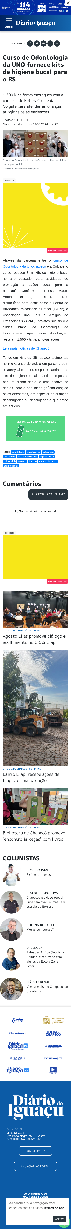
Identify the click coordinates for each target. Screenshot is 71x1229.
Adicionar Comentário (48, 494)
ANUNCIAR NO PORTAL (35, 1166)
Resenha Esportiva (42, 893)
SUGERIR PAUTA (35, 1151)
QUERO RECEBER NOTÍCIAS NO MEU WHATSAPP (35, 426)
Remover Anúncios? (57, 250)
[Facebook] (30, 43)
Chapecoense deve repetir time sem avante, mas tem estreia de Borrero (46, 902)
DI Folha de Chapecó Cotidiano (22, 630)
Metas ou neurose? (40, 929)
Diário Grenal (38, 982)
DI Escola (34, 948)
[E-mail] (50, 43)
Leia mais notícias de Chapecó (26, 348)
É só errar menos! (39, 875)
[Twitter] (37, 43)
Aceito (59, 1219)
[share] (57, 43)
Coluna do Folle (41, 925)
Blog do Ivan (37, 870)
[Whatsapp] (44, 43)
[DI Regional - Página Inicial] (18, 1020)
